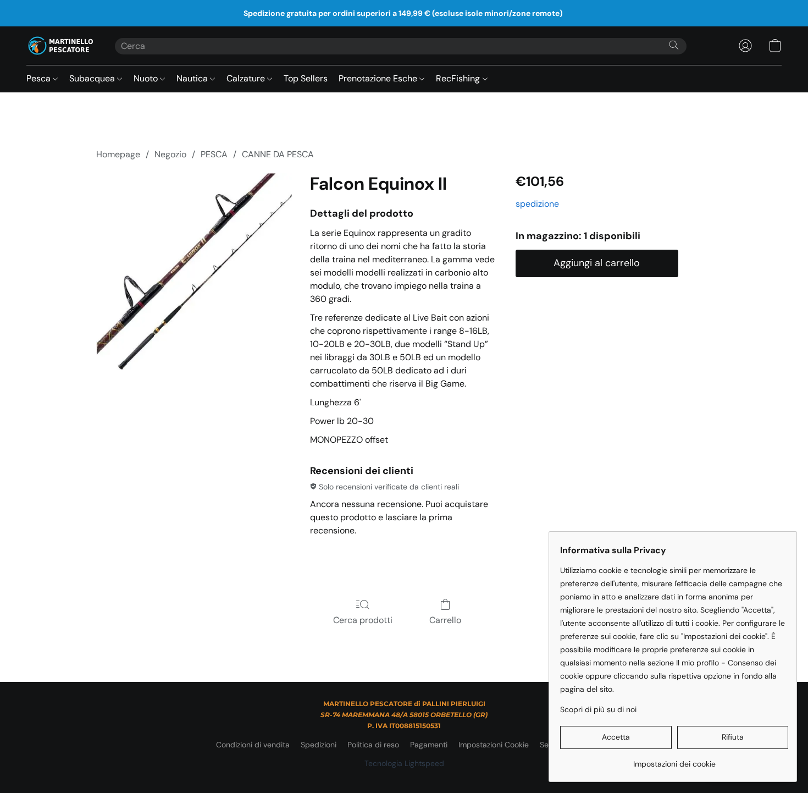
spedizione (537, 204)
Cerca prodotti (362, 620)
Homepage (118, 154)
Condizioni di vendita (253, 745)
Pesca (39, 78)
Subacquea (93, 78)
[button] (59, 45)
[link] (674, 759)
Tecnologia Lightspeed (404, 763)
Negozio (170, 154)
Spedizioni (318, 745)
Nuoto (147, 78)
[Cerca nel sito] (674, 45)
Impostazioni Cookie (493, 745)
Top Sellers (306, 78)
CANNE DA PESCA (278, 154)
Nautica (193, 78)
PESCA (214, 154)
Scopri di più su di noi (598, 709)
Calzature (246, 78)
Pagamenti (428, 745)
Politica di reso (373, 745)
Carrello (445, 620)
